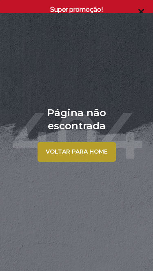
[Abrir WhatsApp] (132, 250)
